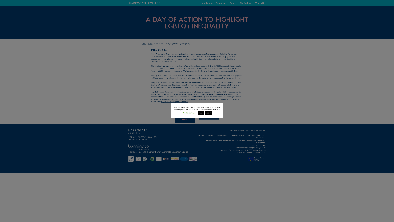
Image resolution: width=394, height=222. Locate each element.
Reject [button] (201, 113)
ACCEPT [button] (208, 113)
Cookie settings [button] (189, 113)
